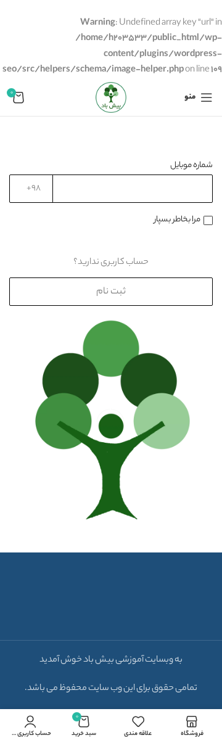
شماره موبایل (191, 165)
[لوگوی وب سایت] (111, 97)
